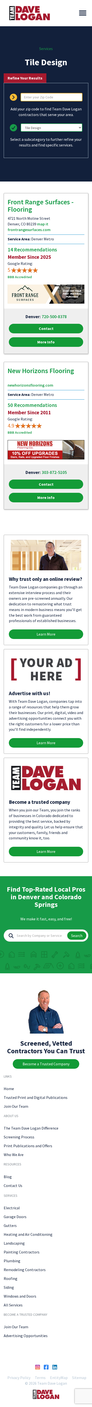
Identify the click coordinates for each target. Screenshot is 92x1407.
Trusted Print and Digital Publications (35, 1097)
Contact (46, 328)
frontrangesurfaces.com (29, 229)
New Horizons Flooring (41, 370)
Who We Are (14, 1154)
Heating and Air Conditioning (28, 1234)
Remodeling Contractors (25, 1269)
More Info (46, 341)
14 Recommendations (32, 249)
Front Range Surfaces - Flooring (41, 205)
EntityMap (59, 1377)
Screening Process (19, 1136)
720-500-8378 (54, 316)
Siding (9, 1287)
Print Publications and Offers (28, 1145)
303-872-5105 (54, 472)
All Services (13, 1305)
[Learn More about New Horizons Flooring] (46, 449)
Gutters (10, 1225)
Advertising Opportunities (26, 1335)
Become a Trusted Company (46, 1063)
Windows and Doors (20, 1296)
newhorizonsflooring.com (30, 385)
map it (42, 223)
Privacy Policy (18, 1377)
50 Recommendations (32, 405)
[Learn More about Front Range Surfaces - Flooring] (46, 293)
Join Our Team (16, 1106)
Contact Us (13, 1185)
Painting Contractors (21, 1252)
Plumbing (12, 1260)
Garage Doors (15, 1216)
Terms (40, 1377)
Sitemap (79, 1377)
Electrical (12, 1207)
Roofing (10, 1278)
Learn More (46, 634)
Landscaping (14, 1243)
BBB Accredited (20, 277)
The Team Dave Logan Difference (31, 1128)
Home (9, 1088)
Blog (8, 1176)
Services (46, 48)
